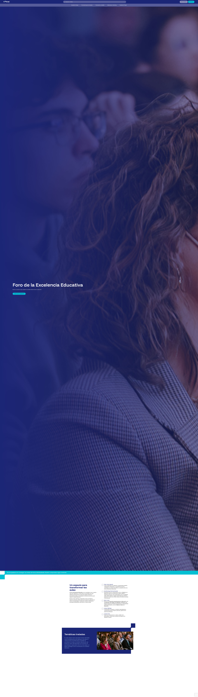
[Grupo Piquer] (7, 2)
